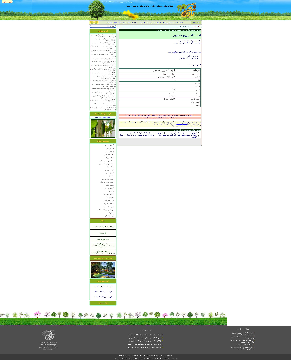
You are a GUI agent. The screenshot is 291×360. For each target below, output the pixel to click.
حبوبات (112, 176)
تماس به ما (154, 117)
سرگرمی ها (151, 22)
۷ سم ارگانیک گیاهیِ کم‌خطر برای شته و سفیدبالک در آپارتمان (173, 26)
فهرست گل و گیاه (172, 358)
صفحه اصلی (178, 22)
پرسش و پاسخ (168, 22)
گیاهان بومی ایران (109, 194)
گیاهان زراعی (110, 157)
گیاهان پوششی (110, 188)
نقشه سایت (141, 22)
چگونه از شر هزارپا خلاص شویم (245, 344)
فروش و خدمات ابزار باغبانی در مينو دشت (182, 133)
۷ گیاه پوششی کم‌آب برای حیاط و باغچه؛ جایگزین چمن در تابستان (242, 341)
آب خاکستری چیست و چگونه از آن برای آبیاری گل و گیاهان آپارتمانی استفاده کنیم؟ (139, 334)
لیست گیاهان (131, 22)
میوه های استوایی (109, 206)
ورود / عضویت (7, 1)
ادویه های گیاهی (109, 200)
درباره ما (109, 22)
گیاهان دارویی (110, 145)
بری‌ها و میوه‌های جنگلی (107, 210)
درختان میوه (111, 148)
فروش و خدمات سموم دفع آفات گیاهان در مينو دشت (177, 135)
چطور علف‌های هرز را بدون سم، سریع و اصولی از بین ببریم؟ (145, 347)
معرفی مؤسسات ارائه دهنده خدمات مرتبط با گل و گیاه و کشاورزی (178, 30)
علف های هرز (110, 154)
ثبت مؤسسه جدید (181, 124)
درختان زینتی (110, 151)
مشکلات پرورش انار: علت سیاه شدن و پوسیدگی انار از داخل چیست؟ (242, 348)
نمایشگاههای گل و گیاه (158, 358)
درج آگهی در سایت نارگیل (103, 251)
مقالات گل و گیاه (133, 358)
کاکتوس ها (111, 167)
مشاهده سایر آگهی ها (103, 244)
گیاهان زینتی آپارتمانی (107, 161)
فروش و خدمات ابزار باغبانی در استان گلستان (146, 133)
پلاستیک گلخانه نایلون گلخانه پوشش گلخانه (103, 226)
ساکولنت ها (111, 213)
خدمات (159, 22)
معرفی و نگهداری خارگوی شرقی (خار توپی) (104, 58)
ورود (180, 125)
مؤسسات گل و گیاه (120, 358)
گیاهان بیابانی (110, 170)
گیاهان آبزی (111, 173)
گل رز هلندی (103, 233)
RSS (115, 22)
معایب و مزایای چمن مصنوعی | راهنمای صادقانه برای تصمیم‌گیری (144, 344)
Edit (135, 115)
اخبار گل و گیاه (144, 358)
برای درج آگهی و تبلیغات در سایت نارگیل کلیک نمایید (102, 253)
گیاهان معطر (110, 216)
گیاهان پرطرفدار (109, 203)
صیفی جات (111, 185)
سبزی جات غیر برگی (108, 182)
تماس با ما (122, 22)
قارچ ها (112, 191)
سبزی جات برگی (109, 179)
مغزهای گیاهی (110, 197)
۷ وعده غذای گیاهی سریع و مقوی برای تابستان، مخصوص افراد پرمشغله (243, 333)
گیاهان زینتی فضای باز (107, 164)
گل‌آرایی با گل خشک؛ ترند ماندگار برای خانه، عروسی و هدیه (145, 341)
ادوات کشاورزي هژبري (103, 239)
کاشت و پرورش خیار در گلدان (103, 117)
